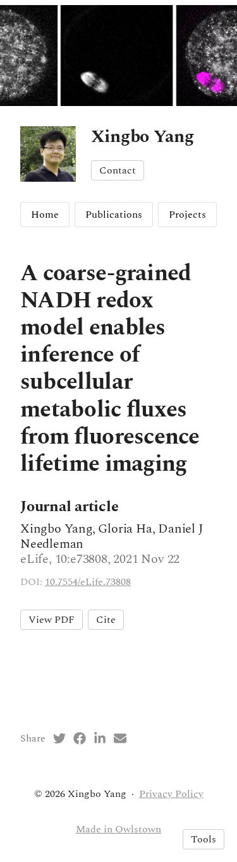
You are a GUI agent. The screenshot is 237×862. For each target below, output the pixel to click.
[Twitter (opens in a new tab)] (59, 738)
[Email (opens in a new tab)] (120, 738)
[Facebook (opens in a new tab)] (79, 738)
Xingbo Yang (142, 136)
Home (45, 214)
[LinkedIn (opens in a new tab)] (100, 738)
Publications (113, 214)
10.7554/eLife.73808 (88, 581)
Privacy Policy (171, 793)
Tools (203, 839)
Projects (187, 214)
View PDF (51, 619)
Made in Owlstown (118, 829)
